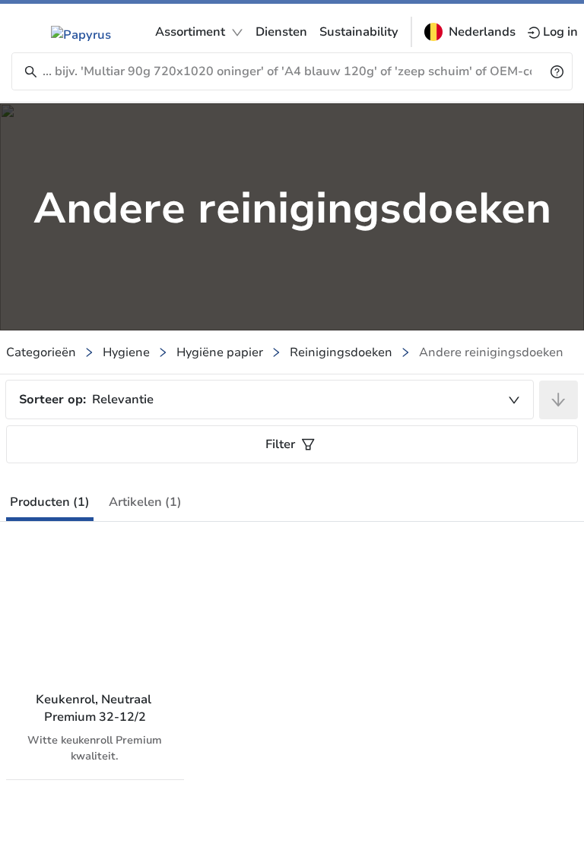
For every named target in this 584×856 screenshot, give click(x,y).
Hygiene (126, 352)
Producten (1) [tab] (50, 502)
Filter (280, 444)
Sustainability (358, 32)
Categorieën (41, 352)
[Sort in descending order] (558, 400)
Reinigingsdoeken (341, 352)
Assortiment (190, 32)
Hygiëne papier (219, 352)
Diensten (281, 32)
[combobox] (269, 400)
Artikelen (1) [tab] (145, 502)
